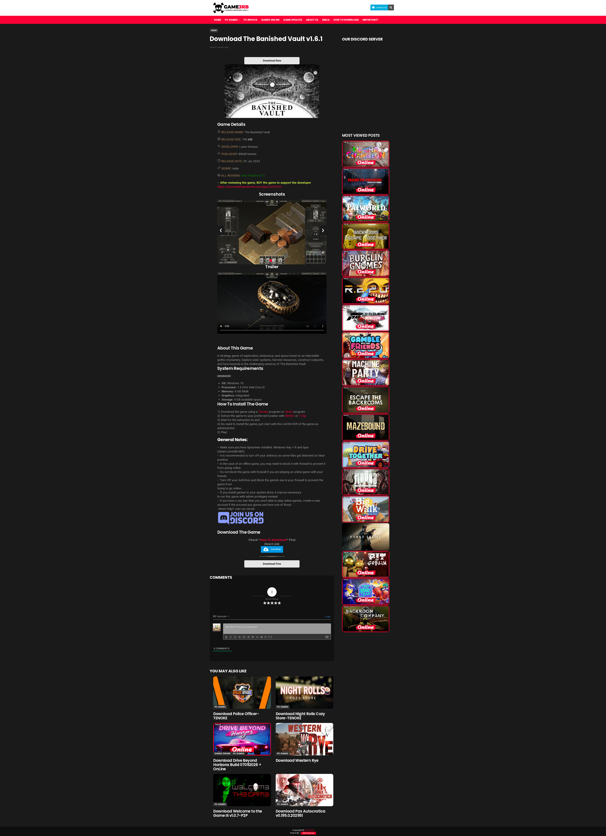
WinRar (290, 416)
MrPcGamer (308, 833)
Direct (289, 412)
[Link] (261, 637)
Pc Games (220, 706)
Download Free (272, 563)
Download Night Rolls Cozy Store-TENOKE (300, 716)
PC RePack (250, 19)
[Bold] (226, 637)
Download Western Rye (297, 760)
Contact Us (381, 7)
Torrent (263, 412)
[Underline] (235, 637)
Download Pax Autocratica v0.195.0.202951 (300, 813)
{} (266, 637)
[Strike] (239, 637)
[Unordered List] (248, 637)
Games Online (270, 19)
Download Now (272, 60)
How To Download (273, 540)
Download (276, 549)
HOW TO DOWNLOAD (346, 19)
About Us (312, 19)
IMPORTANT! (370, 19)
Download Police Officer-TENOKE (236, 716)
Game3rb (309, 830)
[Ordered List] (244, 637)
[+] (270, 637)
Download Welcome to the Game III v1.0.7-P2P (237, 813)
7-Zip (302, 416)
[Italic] (231, 637)
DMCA (326, 19)
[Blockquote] (253, 637)
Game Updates (292, 19)
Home (217, 19)
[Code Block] (257, 637)
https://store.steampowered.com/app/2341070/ (249, 187)
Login (328, 616)
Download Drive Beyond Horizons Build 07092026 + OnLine (237, 765)
